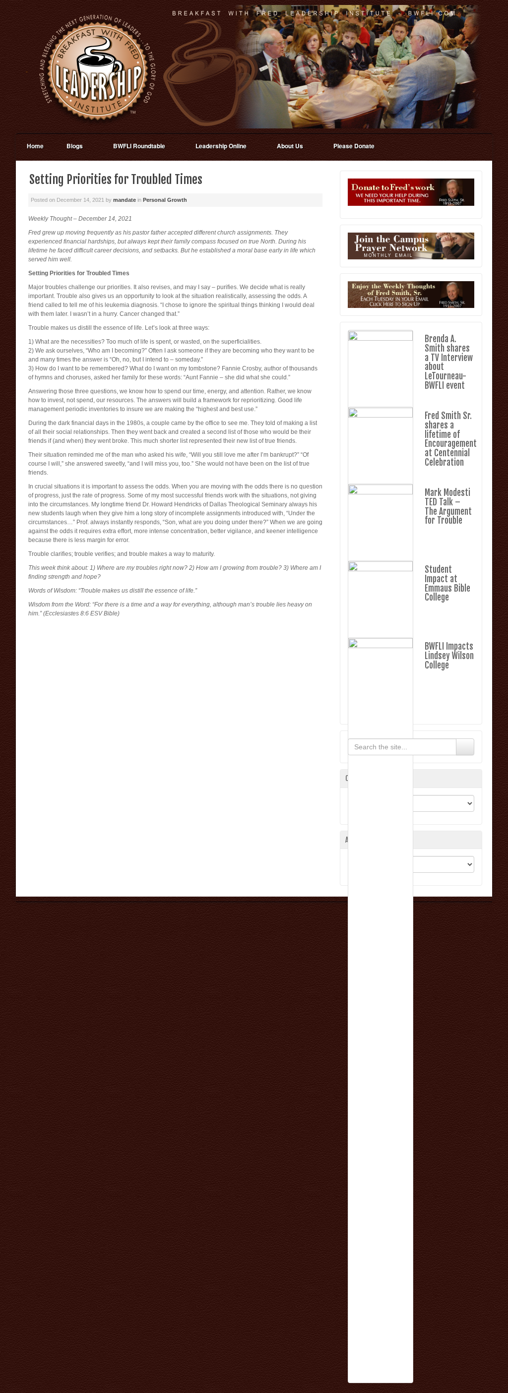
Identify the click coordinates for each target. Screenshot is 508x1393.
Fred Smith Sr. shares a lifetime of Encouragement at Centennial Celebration (451, 439)
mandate (124, 200)
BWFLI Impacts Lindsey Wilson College (449, 655)
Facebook (467, 66)
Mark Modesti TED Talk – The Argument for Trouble (448, 506)
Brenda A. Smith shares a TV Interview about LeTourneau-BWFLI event (449, 362)
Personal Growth (165, 200)
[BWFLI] (254, 66)
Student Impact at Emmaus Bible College (447, 583)
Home (35, 145)
